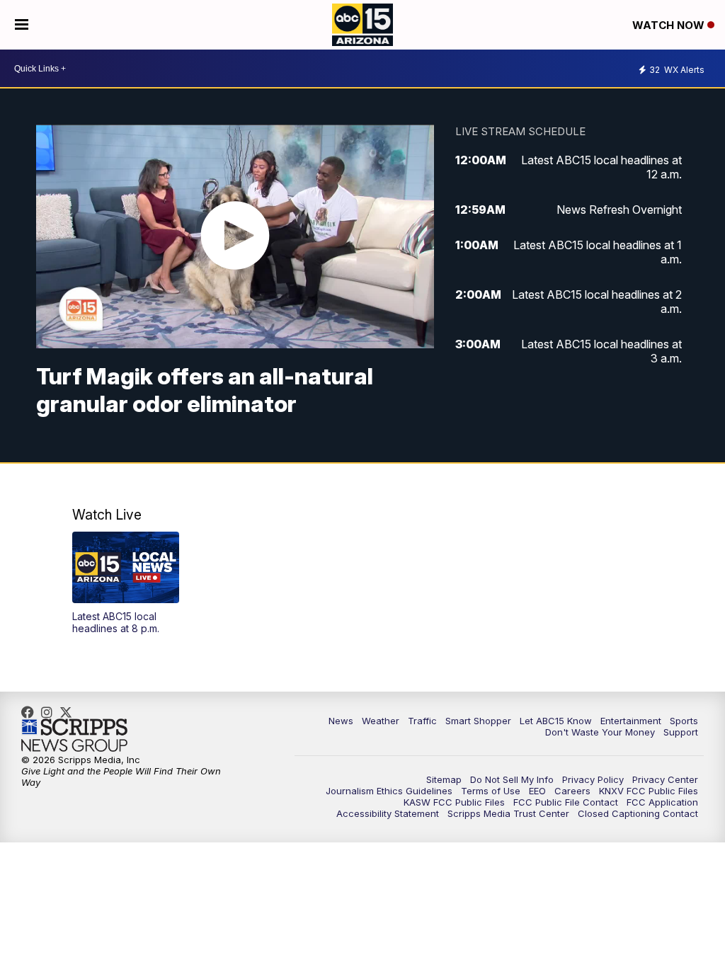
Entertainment (630, 720)
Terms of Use (490, 790)
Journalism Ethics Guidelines (389, 790)
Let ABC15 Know (556, 720)
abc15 (31, 712)
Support (680, 732)
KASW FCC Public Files (454, 802)
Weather (380, 720)
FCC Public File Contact (565, 802)
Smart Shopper (478, 720)
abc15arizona (50, 712)
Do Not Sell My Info (512, 779)
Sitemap (444, 779)
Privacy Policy (593, 779)
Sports (684, 720)
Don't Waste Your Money (600, 732)
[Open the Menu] (22, 25)
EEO (537, 790)
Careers (572, 790)
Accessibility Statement (387, 813)
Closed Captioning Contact (638, 813)
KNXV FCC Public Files (648, 790)
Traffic (422, 720)
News (341, 720)
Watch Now (669, 25)
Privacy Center (665, 779)
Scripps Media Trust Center (508, 813)
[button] (125, 583)
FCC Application (662, 802)
